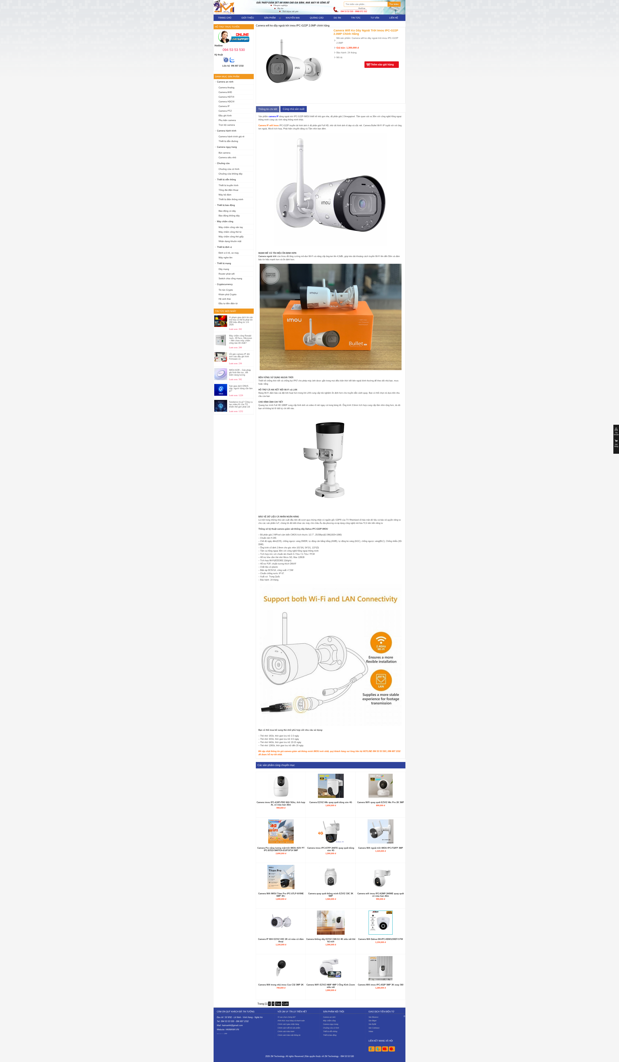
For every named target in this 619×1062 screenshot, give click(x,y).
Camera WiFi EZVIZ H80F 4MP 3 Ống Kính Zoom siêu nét (330, 986)
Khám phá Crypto (227, 294)
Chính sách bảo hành (286, 1031)
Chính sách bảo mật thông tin (289, 1035)
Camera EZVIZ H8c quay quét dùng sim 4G (330, 802)
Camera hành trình (226, 131)
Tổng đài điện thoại (228, 190)
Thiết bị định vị (224, 247)
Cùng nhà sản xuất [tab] (293, 109)
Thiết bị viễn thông (226, 179)
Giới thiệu (247, 17)
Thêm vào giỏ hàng (382, 64)
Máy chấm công (225, 221)
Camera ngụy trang (227, 147)
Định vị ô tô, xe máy (229, 253)
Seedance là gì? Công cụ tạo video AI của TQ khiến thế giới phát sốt (241, 404)
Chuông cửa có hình (229, 169)
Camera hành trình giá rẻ (231, 136)
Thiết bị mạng (224, 263)
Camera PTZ (225, 111)
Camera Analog (226, 87)
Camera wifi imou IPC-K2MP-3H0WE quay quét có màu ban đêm (380, 894)
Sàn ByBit (372, 1024)
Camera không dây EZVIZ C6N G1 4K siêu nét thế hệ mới (330, 940)
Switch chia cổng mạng (230, 278)
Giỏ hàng (616, 445)
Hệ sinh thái (225, 299)
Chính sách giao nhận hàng (288, 1024)
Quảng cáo (317, 17)
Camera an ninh (225, 82)
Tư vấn (375, 17)
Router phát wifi (227, 274)
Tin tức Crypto (226, 290)
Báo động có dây (227, 211)
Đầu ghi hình (225, 115)
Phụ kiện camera (227, 120)
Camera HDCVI (226, 101)
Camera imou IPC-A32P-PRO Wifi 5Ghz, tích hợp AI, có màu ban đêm (281, 803)
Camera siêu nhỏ (227, 157)
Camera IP (224, 106)
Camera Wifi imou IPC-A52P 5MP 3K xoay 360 (380, 985)
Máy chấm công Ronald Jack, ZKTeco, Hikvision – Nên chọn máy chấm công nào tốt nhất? (240, 339)
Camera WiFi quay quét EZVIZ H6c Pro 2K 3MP (380, 802)
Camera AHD (225, 92)
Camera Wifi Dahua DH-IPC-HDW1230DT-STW (380, 939)
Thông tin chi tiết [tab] (267, 109)
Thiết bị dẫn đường (228, 141)
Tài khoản (616, 434)
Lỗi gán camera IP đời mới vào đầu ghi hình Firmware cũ (239, 356)
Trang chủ (224, 17)
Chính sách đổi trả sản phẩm (289, 1028)
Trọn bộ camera (227, 125)
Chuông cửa (223, 163)
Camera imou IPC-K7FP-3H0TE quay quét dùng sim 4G (330, 849)
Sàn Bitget (372, 1021)
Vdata (370, 1031)
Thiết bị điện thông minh (231, 199)
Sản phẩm (270, 17)
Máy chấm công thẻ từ (230, 232)
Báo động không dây (229, 215)
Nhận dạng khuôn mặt (230, 241)
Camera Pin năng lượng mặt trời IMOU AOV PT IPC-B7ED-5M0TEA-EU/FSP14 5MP (281, 849)
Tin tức (355, 17)
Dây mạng (224, 269)
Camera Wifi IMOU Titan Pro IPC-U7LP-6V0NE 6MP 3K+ (281, 894)
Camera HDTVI (226, 97)
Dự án (337, 17)
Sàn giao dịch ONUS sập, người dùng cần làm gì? (241, 388)
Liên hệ (393, 17)
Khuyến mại (293, 17)
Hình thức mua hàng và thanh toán (291, 1021)
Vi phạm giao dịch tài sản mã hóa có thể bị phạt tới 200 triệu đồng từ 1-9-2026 (241, 321)
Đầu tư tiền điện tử (228, 303)
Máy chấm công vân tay (231, 227)
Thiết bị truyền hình (228, 185)
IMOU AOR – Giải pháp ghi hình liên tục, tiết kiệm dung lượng (240, 372)
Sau (278, 1003)
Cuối (285, 1003)
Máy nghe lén (225, 257)
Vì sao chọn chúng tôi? (286, 1017)
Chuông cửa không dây (230, 174)
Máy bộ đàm (225, 195)
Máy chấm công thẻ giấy (231, 236)
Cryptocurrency (225, 284)
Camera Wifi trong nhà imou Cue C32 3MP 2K (281, 985)
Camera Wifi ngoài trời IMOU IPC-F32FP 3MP (380, 848)
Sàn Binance (373, 1017)
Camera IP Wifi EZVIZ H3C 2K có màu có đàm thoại (281, 940)
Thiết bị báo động (226, 205)
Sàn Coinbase (373, 1028)
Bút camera (224, 153)
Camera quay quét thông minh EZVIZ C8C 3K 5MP (330, 894)
